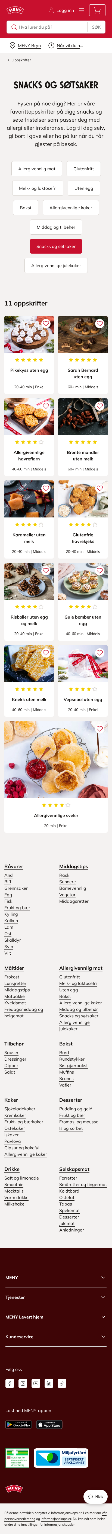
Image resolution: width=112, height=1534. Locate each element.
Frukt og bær (17, 907)
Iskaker (11, 1134)
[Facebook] (9, 1383)
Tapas (65, 1204)
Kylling (11, 914)
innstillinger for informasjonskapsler (48, 1524)
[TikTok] (62, 1383)
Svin (8, 946)
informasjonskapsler (56, 1519)
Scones (66, 1078)
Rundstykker (72, 1059)
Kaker (11, 1100)
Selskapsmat (74, 1169)
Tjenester (15, 1297)
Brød (64, 1052)
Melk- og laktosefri (78, 983)
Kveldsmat (15, 1002)
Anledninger (71, 1230)
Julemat (67, 1223)
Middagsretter (74, 901)
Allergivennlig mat (80, 968)
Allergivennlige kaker (80, 1002)
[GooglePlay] (18, 1424)
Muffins (66, 1072)
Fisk (8, 901)
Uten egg (68, 989)
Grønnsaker (16, 888)
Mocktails (14, 1191)
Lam (8, 927)
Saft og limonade (21, 1178)
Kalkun (11, 920)
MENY (11, 1277)
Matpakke (14, 996)
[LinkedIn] (49, 1383)
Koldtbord (69, 1191)
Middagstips (73, 866)
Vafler (65, 1085)
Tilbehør (14, 1044)
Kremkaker (15, 1115)
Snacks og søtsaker (78, 1015)
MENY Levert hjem (24, 1317)
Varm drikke (16, 1197)
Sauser (11, 1052)
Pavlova (12, 1141)
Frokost (11, 976)
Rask (64, 875)
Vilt (7, 953)
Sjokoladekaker (19, 1108)
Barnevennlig (72, 888)
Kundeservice (19, 1336)
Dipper (11, 1065)
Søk (96, 27)
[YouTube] (36, 1383)
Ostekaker (14, 1128)
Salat (9, 1072)
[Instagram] (22, 1383)
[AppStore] (49, 1424)
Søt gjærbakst (73, 1065)
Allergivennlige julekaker (74, 1025)
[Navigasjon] (81, 10)
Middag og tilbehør (78, 1009)
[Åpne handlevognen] (97, 10)
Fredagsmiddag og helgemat (23, 1012)
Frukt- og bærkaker (23, 1121)
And (8, 875)
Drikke (12, 1169)
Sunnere (67, 881)
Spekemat (69, 1210)
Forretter (68, 1178)
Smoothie (13, 1184)
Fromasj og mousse (78, 1121)
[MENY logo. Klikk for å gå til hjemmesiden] (15, 10)
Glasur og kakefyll (22, 1147)
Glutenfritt (69, 976)
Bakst (65, 996)
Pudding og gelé (75, 1108)
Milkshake (14, 1204)
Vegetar (67, 894)
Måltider (14, 968)
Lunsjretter (15, 983)
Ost (7, 933)
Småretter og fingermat (83, 1184)
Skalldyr (12, 940)
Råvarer (13, 866)
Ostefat (66, 1197)
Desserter (70, 1100)
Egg (8, 894)
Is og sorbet (71, 1128)
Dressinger (15, 1059)
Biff (7, 881)
